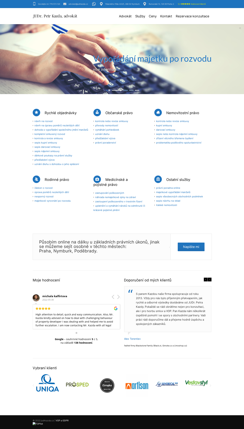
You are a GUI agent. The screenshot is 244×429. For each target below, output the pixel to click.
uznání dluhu (102, 134)
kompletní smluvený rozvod (49, 134)
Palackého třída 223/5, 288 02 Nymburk (122, 4)
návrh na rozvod (43, 121)
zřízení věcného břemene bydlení (174, 138)
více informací (105, 69)
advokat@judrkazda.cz (78, 4)
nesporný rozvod (43, 196)
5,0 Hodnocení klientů (192, 4)
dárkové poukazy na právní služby (53, 155)
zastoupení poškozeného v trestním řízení (118, 201)
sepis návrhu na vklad (168, 200)
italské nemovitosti (166, 205)
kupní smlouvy (164, 125)
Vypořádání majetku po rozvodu (152, 58)
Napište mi (191, 247)
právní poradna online (168, 187)
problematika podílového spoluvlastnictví (178, 142)
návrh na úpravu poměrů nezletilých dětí (56, 125)
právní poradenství (105, 142)
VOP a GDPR (62, 420)
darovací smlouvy (165, 129)
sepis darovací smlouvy (47, 146)
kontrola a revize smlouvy (48, 138)
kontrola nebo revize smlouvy (111, 121)
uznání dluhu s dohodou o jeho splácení (56, 164)
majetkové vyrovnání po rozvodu (52, 200)
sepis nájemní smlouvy (46, 151)
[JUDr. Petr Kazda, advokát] (55, 16)
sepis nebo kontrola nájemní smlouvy (176, 134)
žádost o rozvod (43, 187)
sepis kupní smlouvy (45, 142)
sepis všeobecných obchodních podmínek (179, 196)
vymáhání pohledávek (107, 129)
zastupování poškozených (109, 192)
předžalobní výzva (44, 159)
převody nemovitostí (106, 125)
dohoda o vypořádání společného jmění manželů (61, 129)
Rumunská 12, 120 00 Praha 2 (161, 4)
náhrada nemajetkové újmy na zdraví (115, 197)
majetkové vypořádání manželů (173, 192)
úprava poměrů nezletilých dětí (51, 192)
